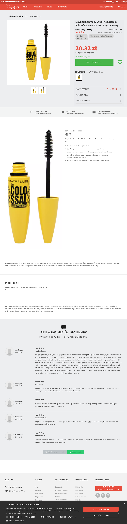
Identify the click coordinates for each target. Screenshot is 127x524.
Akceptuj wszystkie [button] (101, 509)
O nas (37, 487)
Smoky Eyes (81, 39)
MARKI (49, 7)
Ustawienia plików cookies (61, 494)
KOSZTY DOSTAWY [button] (96, 89)
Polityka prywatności (62, 490)
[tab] (65, 16)
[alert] (63, 512)
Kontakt (10, 479)
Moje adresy (79, 490)
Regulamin (59, 487)
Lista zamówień (80, 497)
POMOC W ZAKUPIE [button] (83, 100)
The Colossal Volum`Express (101, 36)
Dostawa (38, 490)
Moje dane (78, 500)
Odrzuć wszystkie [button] (101, 515)
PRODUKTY (38, 7)
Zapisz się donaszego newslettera (108, 488)
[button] (43, 521)
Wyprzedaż (39, 497)
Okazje (26, 7)
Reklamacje (39, 493)
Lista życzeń (79, 493)
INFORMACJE (62, 7)
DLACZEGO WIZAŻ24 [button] (83, 95)
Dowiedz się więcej (29, 513)
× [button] (124, 503)
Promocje (38, 500)
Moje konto (79, 487)
